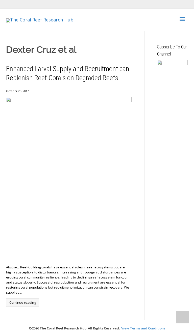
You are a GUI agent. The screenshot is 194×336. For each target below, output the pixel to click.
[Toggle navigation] (182, 19)
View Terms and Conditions (143, 328)
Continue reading (22, 302)
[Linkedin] (27, 4)
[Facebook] (19, 4)
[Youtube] (36, 4)
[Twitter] (10, 4)
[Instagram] (45, 4)
